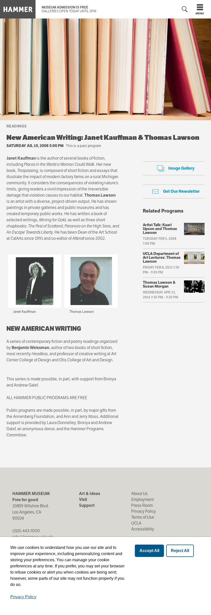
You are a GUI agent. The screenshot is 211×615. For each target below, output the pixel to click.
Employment (142, 499)
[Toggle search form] (185, 9)
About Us (139, 493)
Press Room (142, 505)
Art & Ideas (89, 493)
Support (87, 505)
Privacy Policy (143, 511)
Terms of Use (142, 517)
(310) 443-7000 (26, 531)
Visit (83, 499)
